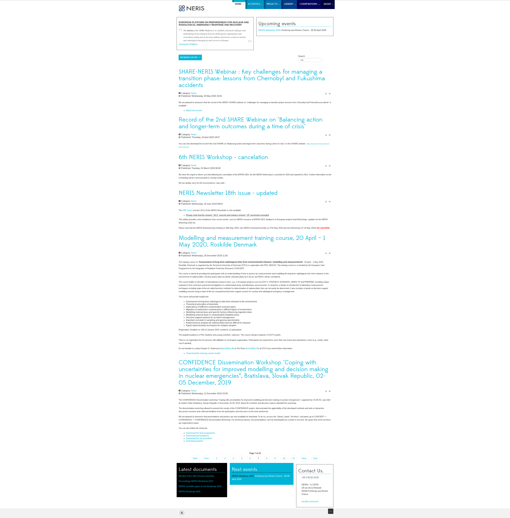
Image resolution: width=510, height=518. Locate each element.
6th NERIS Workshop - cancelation (223, 157)
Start (195, 458)
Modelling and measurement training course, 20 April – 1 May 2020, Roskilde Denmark (252, 241)
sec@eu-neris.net (310, 501)
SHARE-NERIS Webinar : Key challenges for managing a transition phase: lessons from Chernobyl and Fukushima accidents (252, 78)
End (315, 458)
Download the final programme (200, 433)
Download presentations (197, 436)
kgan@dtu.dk (227, 348)
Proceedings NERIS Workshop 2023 (196, 481)
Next (304, 458)
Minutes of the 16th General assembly (196, 476)
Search (301, 56)
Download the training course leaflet (203, 353)
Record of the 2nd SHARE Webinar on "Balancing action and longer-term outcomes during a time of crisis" (250, 123)
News (193, 93)
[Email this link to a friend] (329, 93)
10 (284, 458)
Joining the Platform (188, 44)
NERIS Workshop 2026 (269, 30)
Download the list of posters (199, 438)
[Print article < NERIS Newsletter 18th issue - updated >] (326, 201)
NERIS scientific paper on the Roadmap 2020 (200, 486)
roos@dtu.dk (252, 348)
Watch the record (194, 110)
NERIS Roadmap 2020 (189, 491)
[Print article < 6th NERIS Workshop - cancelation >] (326, 166)
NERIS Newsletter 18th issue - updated (228, 193)
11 (293, 458)
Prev (206, 458)
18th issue (187, 210)
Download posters (194, 441)
